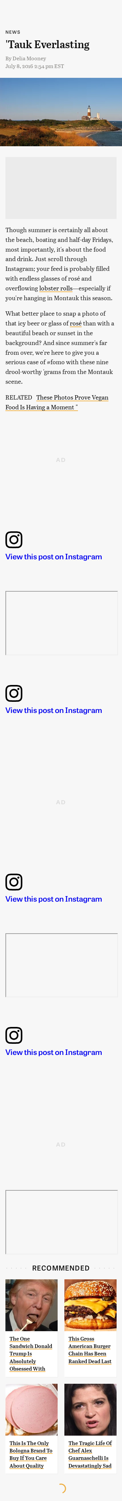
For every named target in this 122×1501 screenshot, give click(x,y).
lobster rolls (56, 288)
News (12, 32)
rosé (76, 323)
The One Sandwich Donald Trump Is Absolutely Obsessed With (30, 1354)
